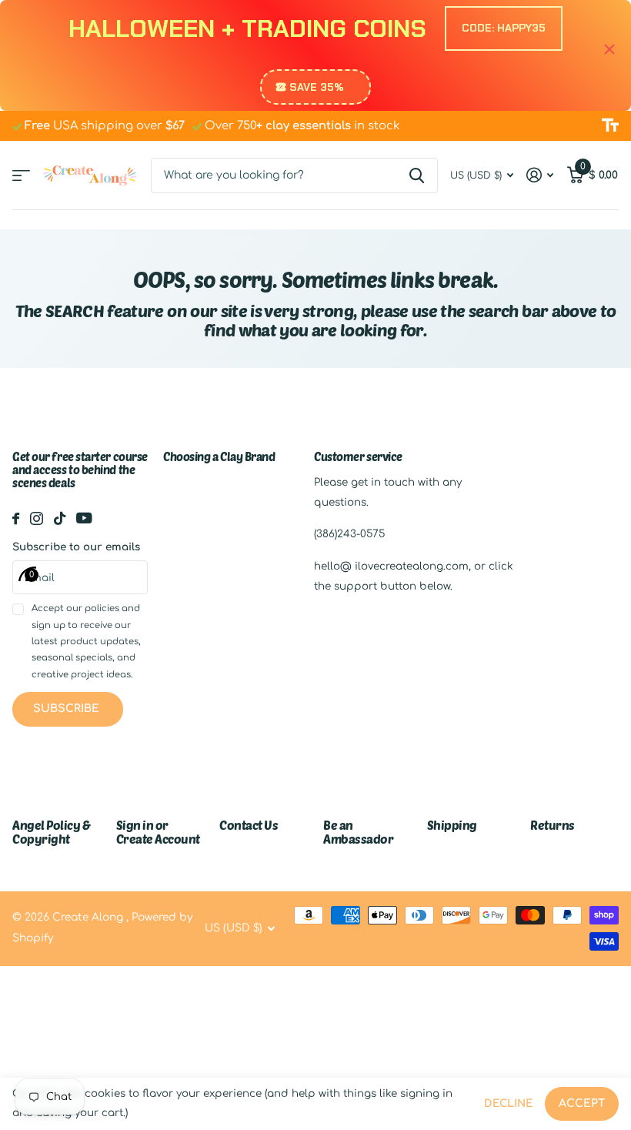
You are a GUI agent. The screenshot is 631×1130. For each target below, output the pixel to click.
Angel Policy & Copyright (51, 831)
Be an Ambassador (358, 831)
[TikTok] (59, 518)
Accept (582, 1103)
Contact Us (248, 824)
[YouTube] (84, 518)
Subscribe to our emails (76, 547)
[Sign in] (540, 175)
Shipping (452, 824)
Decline (508, 1103)
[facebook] (15, 518)
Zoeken (417, 175)
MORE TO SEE (21, 175)
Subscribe (67, 708)
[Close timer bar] (609, 49)
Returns (552, 824)
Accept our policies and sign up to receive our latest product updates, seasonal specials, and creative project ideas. (86, 641)
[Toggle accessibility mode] (610, 125)
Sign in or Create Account (158, 831)
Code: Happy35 (504, 28)
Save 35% (316, 87)
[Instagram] (36, 518)
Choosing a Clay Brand (219, 456)
